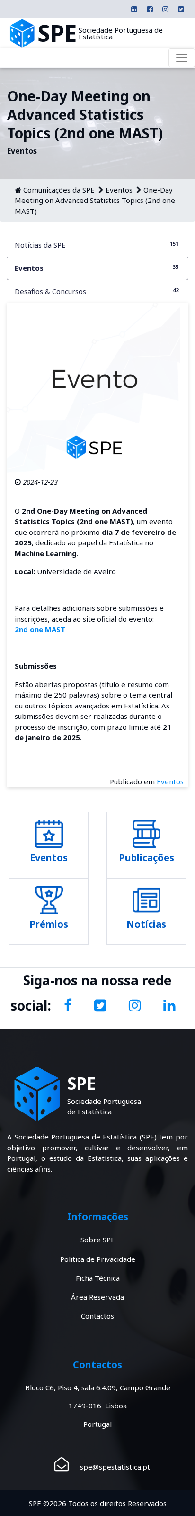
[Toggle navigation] (181, 57)
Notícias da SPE (96, 244)
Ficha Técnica (98, 1278)
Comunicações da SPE (59, 189)
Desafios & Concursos (96, 291)
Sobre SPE (97, 1239)
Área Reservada (97, 1297)
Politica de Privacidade (97, 1259)
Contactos (97, 1316)
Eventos (119, 189)
